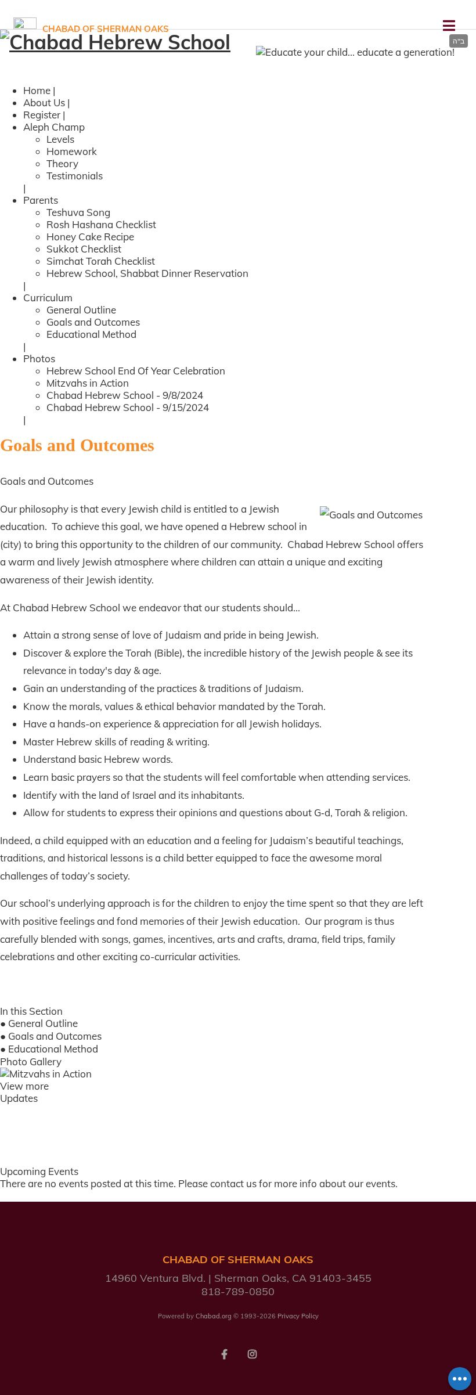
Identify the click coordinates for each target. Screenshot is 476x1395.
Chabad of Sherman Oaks (105, 28)
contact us (233, 1183)
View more (24, 1086)
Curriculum (48, 297)
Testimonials (74, 176)
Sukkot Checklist (83, 249)
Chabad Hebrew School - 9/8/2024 (124, 395)
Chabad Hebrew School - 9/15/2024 (127, 407)
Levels (60, 139)
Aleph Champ (54, 127)
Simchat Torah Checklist (100, 261)
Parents (40, 200)
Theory (62, 163)
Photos (39, 358)
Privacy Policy (298, 1316)
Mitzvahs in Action (87, 383)
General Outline (81, 310)
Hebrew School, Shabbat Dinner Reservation (147, 273)
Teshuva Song (78, 212)
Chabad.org (214, 1316)
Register (41, 115)
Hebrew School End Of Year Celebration (135, 371)
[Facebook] (224, 1353)
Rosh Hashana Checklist (101, 224)
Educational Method (91, 334)
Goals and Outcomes (93, 322)
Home (37, 90)
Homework (71, 151)
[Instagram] (252, 1353)
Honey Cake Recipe (90, 236)
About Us (44, 102)
